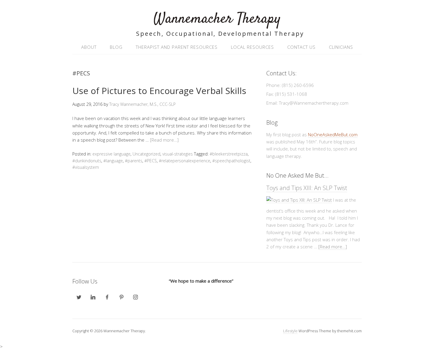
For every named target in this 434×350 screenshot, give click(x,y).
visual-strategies (177, 154)
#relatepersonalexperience (184, 160)
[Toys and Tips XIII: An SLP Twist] (299, 200)
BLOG (116, 47)
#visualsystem (85, 167)
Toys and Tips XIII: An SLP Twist (306, 188)
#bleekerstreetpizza (229, 154)
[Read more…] (164, 140)
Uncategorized (146, 154)
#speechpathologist (231, 160)
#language (113, 160)
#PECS (150, 160)
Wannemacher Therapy (217, 19)
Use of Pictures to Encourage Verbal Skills (159, 91)
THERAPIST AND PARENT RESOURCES (177, 47)
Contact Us (301, 47)
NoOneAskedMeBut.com (333, 134)
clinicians (341, 47)
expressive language (111, 154)
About (89, 47)
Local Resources (252, 47)
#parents (133, 160)
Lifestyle (290, 330)
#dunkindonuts (86, 160)
